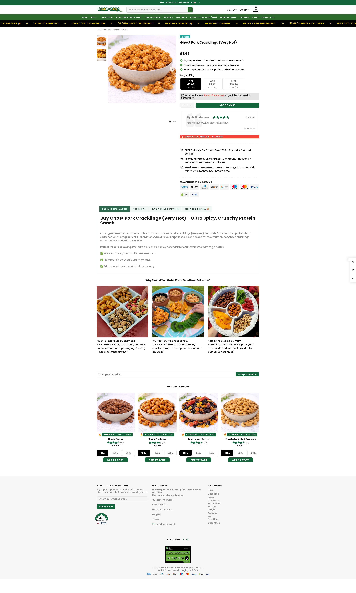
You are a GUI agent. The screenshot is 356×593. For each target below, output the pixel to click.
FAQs (159, 492)
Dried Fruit (213, 493)
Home (99, 30)
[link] (219, 121)
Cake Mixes (214, 523)
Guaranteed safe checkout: (196, 182)
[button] (115, 442)
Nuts (210, 490)
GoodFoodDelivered (110, 10)
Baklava (212, 513)
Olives (211, 497)
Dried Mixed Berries (157, 439)
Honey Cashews (115, 439)
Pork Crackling (213, 518)
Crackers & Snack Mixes (214, 502)
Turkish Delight (212, 508)
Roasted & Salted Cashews (199, 439)
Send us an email (165, 524)
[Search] (190, 9)
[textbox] (166, 374)
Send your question (247, 374)
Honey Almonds (240, 439)
